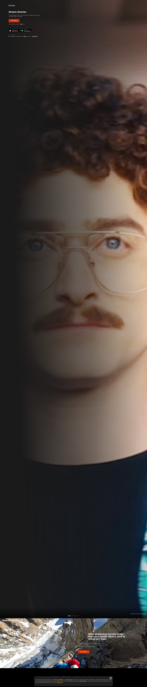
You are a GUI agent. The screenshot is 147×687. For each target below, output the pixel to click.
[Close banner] (111, 678)
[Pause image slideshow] (78, 616)
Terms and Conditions (58, 679)
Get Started (14, 20)
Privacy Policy (69, 679)
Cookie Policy (60, 682)
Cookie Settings (82, 681)
